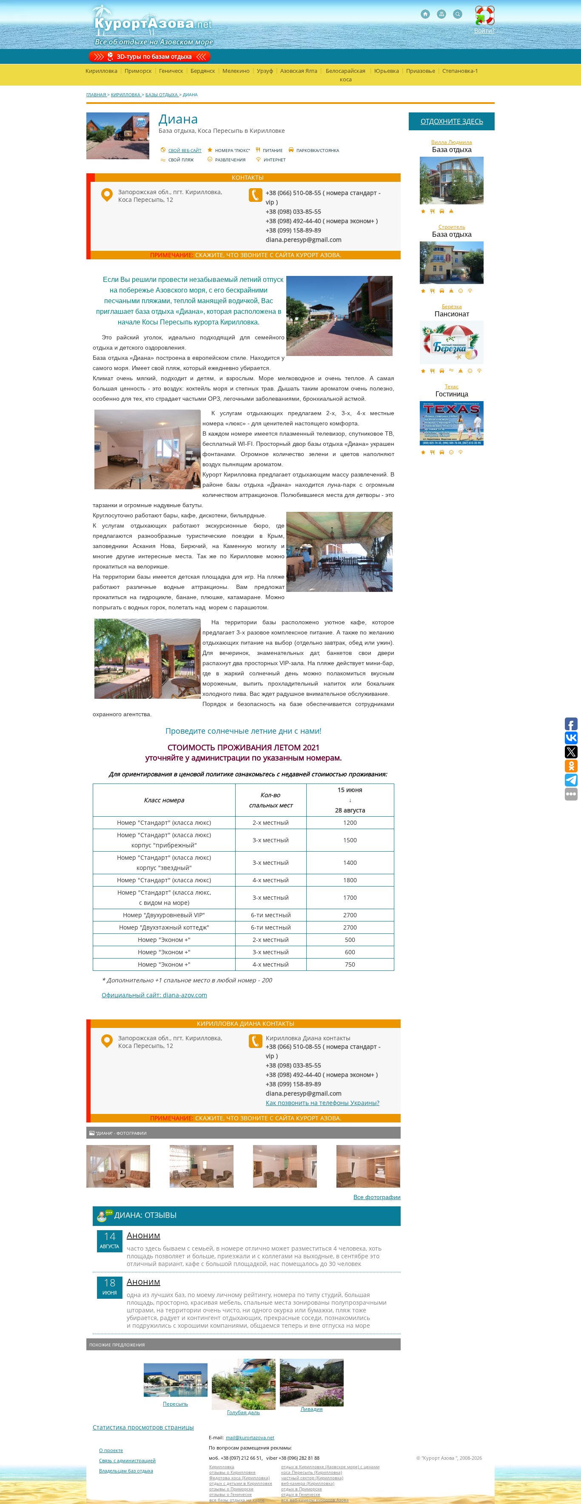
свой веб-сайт (185, 150)
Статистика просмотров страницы (143, 1427)
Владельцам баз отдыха (126, 1470)
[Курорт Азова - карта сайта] (441, 14)
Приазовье (420, 71)
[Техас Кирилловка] (452, 423)
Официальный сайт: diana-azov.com (154, 995)
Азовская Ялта (298, 71)
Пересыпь (175, 1403)
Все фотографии (377, 1197)
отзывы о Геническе (230, 1494)
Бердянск (203, 71)
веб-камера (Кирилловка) (307, 1483)
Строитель (452, 227)
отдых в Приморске (301, 1489)
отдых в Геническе (300, 1494)
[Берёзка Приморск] (452, 342)
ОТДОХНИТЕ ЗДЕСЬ (452, 121)
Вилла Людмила (451, 142)
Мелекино (236, 71)
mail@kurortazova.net (250, 1437)
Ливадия (312, 1409)
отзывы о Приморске (231, 1489)
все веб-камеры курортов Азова (315, 1500)
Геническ (171, 71)
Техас (452, 386)
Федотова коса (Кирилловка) (239, 1478)
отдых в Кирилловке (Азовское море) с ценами (330, 1467)
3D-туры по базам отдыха (154, 56)
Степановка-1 (460, 71)
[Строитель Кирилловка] (452, 262)
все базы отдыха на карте (237, 1500)
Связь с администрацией (127, 1460)
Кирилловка (101, 71)
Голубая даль (243, 1412)
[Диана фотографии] (118, 1166)
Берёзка (452, 306)
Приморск (138, 71)
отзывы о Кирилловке (232, 1472)
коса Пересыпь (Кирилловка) (311, 1472)
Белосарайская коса (345, 75)
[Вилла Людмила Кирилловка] (452, 180)
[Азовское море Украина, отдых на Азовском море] (425, 14)
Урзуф (265, 71)
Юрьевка (386, 71)
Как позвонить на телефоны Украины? (322, 1103)
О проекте (111, 1450)
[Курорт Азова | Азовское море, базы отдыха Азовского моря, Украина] (151, 24)
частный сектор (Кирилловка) (312, 1478)
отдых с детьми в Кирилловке (240, 1483)
